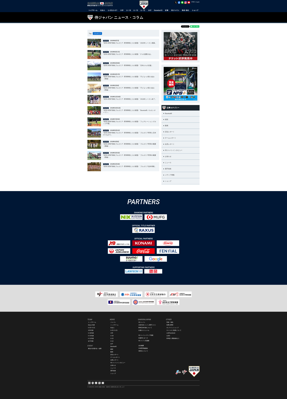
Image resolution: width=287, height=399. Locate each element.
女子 (111, 344)
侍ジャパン (141, 322)
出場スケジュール (143, 330)
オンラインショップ (172, 327)
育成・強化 (169, 322)
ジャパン (113, 322)
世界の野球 (169, 325)
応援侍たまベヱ (143, 338)
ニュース (113, 368)
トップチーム (92, 322)
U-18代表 (91, 333)
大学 (111, 333)
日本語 (193, 1)
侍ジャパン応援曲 (143, 340)
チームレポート (115, 357)
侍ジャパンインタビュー (117, 362)
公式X (168, 336)
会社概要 (141, 345)
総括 (111, 349)
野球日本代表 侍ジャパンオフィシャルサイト (100, 4)
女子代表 (90, 341)
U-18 (111, 336)
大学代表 (90, 330)
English (198, 2)
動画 (111, 352)
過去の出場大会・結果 (94, 348)
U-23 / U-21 (91, 327)
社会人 (112, 327)
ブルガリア (97, 33)
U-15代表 (91, 336)
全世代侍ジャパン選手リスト (147, 325)
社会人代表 (91, 325)
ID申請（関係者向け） (173, 338)
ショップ (113, 373)
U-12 (111, 341)
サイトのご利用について (173, 330)
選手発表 (113, 371)
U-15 (111, 338)
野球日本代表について (145, 327)
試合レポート (114, 354)
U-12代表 (91, 338)
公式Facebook (170, 333)
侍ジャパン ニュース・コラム (119, 17)
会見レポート (114, 360)
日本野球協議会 (143, 348)
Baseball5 (113, 346)
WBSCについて (143, 351)
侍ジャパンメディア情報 (145, 335)
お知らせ (113, 365)
